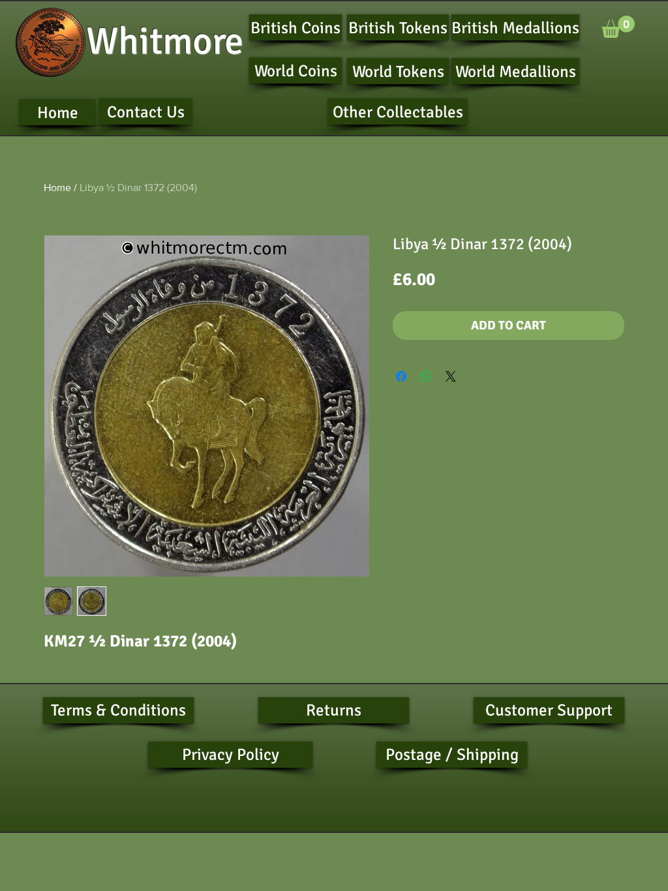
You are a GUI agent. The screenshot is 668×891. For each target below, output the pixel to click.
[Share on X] (451, 376)
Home (57, 187)
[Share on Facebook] (401, 376)
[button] (618, 27)
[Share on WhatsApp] (426, 376)
